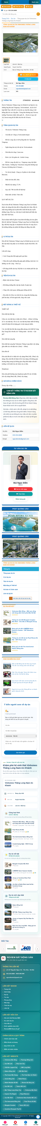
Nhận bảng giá (20, 499)
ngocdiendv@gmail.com (21, 439)
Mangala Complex (10, 1105)
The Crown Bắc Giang (11, 1075)
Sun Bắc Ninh (9, 1097)
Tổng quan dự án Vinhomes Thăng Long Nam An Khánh (19, 25)
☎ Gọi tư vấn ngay (20, 489)
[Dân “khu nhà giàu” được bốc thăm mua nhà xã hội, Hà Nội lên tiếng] (7, 674)
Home (6, 2)
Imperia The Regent (10, 1094)
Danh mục (35, 2)
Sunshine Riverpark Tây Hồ (13, 1109)
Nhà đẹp (7, 1002)
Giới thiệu (6, 6)
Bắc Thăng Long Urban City (13, 1090)
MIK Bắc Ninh (23, 1071)
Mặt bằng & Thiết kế (10, 585)
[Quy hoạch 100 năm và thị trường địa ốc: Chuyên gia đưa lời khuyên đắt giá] (7, 683)
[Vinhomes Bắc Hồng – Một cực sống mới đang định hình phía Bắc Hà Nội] (7, 613)
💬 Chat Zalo (20, 494)
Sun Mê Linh (8, 1063)
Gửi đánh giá (20, 752)
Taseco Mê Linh (21, 1086)
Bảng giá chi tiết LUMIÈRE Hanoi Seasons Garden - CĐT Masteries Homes (23, 630)
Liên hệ (6, 1008)
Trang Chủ (5, 18)
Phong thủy (8, 1000)
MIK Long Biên (25, 1067)
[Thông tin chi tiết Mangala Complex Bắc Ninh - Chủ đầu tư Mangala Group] (7, 622)
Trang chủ (7, 989)
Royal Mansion (24, 1094)
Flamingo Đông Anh (27, 1060)
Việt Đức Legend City (11, 1067)
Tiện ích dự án (8, 581)
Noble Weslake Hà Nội (11, 1082)
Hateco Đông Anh (10, 1071)
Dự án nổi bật (8, 606)
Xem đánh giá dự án (28, 75)
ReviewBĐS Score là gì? (12, 1029)
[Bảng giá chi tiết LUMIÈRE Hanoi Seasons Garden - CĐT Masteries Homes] (7, 631)
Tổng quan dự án (9, 573)
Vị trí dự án (7, 577)
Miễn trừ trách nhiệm (11, 1049)
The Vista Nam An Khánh (29, 1075)
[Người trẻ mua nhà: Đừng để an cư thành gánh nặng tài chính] (7, 691)
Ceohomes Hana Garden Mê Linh (26, 1097)
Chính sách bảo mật (10, 1039)
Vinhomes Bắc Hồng (11, 1060)
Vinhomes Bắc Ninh (31, 1090)
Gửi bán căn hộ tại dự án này (21, 598)
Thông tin (7, 569)
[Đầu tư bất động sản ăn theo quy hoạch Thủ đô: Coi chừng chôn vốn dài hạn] (7, 666)
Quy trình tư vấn (9, 1046)
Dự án (13, 18)
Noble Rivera (22, 1078)
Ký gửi (29, 6)
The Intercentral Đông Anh (12, 1101)
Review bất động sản (28, 1082)
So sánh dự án (9, 1020)
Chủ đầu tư (8, 1023)
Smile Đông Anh (9, 1078)
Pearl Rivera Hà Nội (30, 1101)
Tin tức (6, 997)
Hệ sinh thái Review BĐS (12, 1018)
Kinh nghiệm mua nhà (11, 659)
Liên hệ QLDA (8, 593)
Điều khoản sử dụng (11, 1042)
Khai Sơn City (20, 1063)
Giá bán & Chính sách (10, 589)
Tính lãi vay (18, 6)
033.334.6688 (20, 86)
